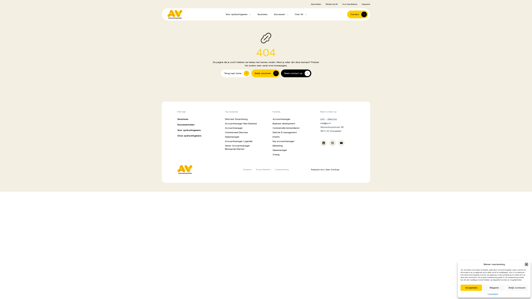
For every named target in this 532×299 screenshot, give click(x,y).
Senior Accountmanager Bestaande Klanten (237, 147)
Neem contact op (328, 111)
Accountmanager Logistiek (239, 141)
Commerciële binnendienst (286, 128)
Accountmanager (234, 128)
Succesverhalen (186, 124)
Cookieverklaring (282, 169)
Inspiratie (366, 4)
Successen (279, 14)
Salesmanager (232, 136)
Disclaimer (247, 169)
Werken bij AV (332, 4)
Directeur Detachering (236, 119)
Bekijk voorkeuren (517, 287)
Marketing (278, 145)
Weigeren (494, 287)
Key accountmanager (283, 141)
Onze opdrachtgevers (189, 135)
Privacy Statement (263, 169)
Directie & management (285, 132)
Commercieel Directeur (236, 132)
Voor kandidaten (349, 4)
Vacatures (262, 14)
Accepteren (471, 287)
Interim (276, 136)
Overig (276, 154)
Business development (284, 123)
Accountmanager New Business (241, 123)
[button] (526, 264)
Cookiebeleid (493, 294)
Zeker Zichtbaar (332, 169)
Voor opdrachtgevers (236, 14)
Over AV (299, 14)
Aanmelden (316, 4)
